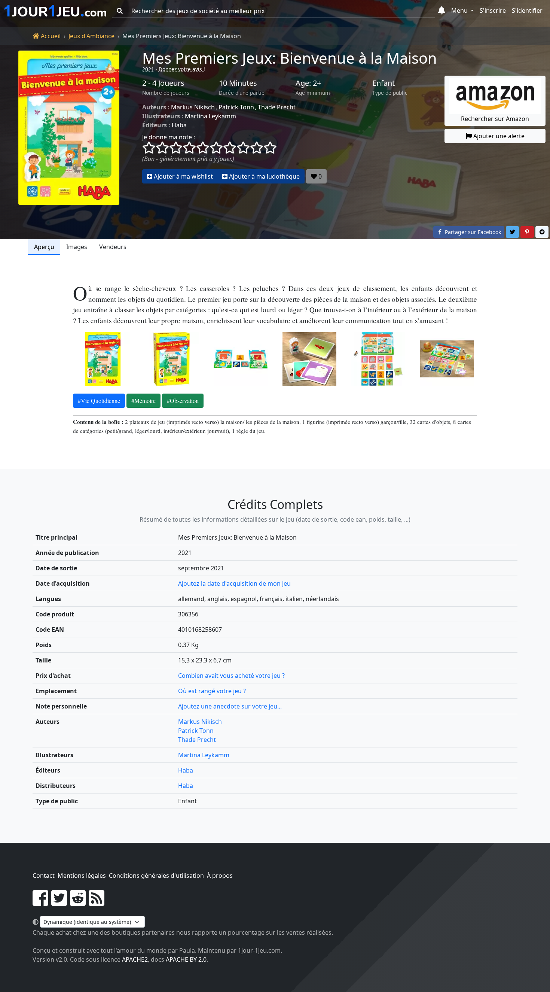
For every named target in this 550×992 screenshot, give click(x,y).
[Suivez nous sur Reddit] (78, 902)
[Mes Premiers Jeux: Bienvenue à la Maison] (69, 128)
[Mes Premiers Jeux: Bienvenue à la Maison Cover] (102, 359)
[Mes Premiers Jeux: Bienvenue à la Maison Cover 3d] (171, 359)
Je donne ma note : (168, 137)
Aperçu (44, 247)
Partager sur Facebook (472, 232)
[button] (441, 11)
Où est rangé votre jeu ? (212, 691)
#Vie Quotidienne (99, 400)
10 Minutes (238, 83)
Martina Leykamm (210, 116)
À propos (220, 875)
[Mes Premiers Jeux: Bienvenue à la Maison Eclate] (240, 359)
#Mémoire (143, 400)
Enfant (383, 83)
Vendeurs (112, 247)
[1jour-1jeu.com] (55, 11)
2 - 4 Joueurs (163, 83)
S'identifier (527, 10)
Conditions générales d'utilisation (156, 875)
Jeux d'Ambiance (91, 36)
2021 (148, 69)
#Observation (183, 400)
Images (76, 247)
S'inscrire (493, 10)
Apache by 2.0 (186, 959)
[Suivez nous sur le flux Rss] (96, 902)
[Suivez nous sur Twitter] (59, 902)
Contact (44, 875)
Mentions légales (82, 875)
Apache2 (135, 959)
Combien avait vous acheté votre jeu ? (231, 675)
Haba (179, 125)
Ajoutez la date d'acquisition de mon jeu (234, 583)
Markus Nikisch (193, 107)
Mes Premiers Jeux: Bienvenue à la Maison (289, 58)
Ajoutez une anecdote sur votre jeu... (230, 706)
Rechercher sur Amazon (495, 119)
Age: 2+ (308, 83)
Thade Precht (277, 107)
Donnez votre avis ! (182, 69)
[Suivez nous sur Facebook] (40, 902)
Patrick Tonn (236, 107)
